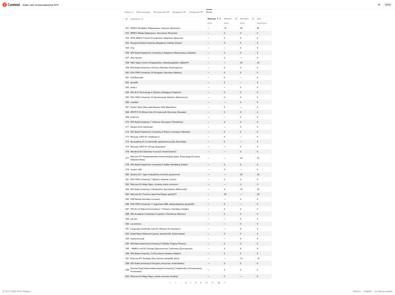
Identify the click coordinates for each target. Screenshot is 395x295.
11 (212, 282)
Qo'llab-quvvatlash (384, 291)
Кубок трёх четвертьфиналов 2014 (40, 5)
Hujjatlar (368, 291)
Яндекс (26, 291)
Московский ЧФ (161, 12)
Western (228, 18)
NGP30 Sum (262, 23)
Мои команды (143, 12)
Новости (129, 12)
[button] (136, 19)
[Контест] (11, 4)
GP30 (210, 23)
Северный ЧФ (196, 12)
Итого (209, 12)
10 (206, 282)
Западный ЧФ (179, 12)
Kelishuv (357, 291)
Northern (244, 18)
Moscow (212, 18)
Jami (259, 18)
